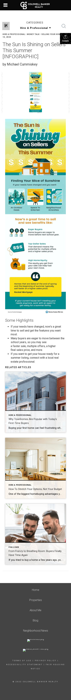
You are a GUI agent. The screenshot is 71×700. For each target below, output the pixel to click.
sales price (23, 350)
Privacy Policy (45, 660)
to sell (20, 330)
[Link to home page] (35, 5)
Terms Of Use (22, 660)
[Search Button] (63, 26)
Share (65, 41)
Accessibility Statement (24, 664)
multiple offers (36, 346)
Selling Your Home (51, 34)
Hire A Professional (14, 34)
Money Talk (33, 34)
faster (16, 346)
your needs (20, 326)
